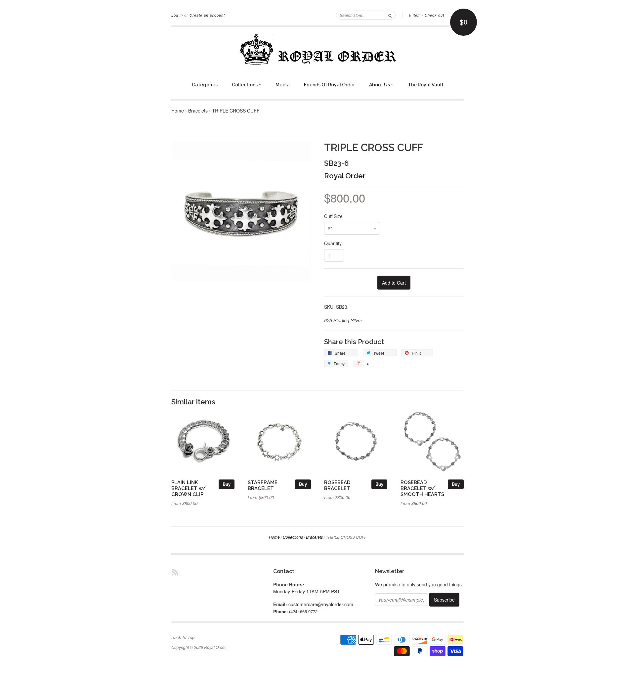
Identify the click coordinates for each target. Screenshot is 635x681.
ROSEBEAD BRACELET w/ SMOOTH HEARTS (422, 488)
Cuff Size (333, 216)
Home (177, 110)
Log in (177, 15)
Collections (245, 84)
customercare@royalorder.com (320, 604)
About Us (380, 84)
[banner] (317, 49)
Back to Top (182, 637)
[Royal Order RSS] (175, 572)
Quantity (333, 243)
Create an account (207, 15)
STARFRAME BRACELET (262, 485)
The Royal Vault (426, 84)
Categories (205, 84)
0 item (415, 15)
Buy (227, 484)
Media (282, 84)
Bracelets (198, 110)
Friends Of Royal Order (329, 84)
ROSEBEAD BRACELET (337, 485)
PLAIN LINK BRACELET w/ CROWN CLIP (188, 488)
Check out (434, 15)
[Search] (390, 15)
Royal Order (344, 175)
